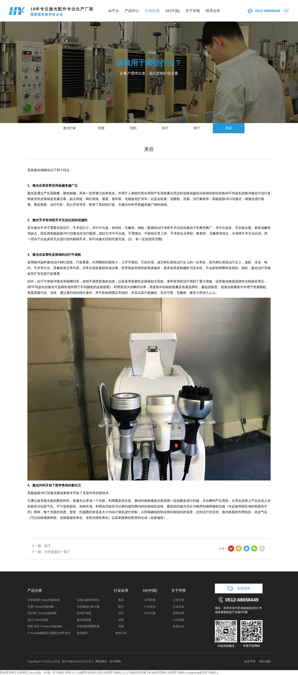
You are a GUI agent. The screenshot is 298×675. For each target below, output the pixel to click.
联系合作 (213, 11)
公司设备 (178, 619)
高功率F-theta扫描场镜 (42, 613)
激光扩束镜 (84, 613)
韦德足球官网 (137, 672)
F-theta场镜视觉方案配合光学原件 (49, 633)
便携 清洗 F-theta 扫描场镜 (44, 626)
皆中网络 (115, 661)
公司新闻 (149, 599)
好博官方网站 (176, 672)
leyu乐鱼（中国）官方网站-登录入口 (53, 672)
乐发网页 (22, 672)
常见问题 (149, 613)
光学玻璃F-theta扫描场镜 (43, 599)
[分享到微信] (254, 548)
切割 (133, 128)
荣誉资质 (178, 613)
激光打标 (69, 128)
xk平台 (113, 11)
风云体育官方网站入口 (112, 672)
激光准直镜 (84, 619)
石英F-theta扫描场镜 (40, 606)
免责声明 (249, 661)
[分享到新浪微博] (231, 548)
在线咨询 (243, 588)
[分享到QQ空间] (239, 548)
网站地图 (265, 661)
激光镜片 (82, 633)
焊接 (101, 128)
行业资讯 (149, 606)
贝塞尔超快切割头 (88, 599)
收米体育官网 (157, 672)
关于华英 (192, 11)
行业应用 (152, 11)
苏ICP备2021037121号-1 (78, 661)
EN (286, 10)
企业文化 (178, 606)
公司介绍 (178, 599)
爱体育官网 (7, 672)
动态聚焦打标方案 (88, 606)
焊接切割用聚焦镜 (88, 626)
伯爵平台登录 (87, 672)
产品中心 (132, 11)
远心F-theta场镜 (37, 619)
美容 (228, 128)
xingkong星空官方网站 (202, 672)
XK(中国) (172, 11)
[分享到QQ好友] (246, 548)
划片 (165, 128)
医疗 (197, 128)
